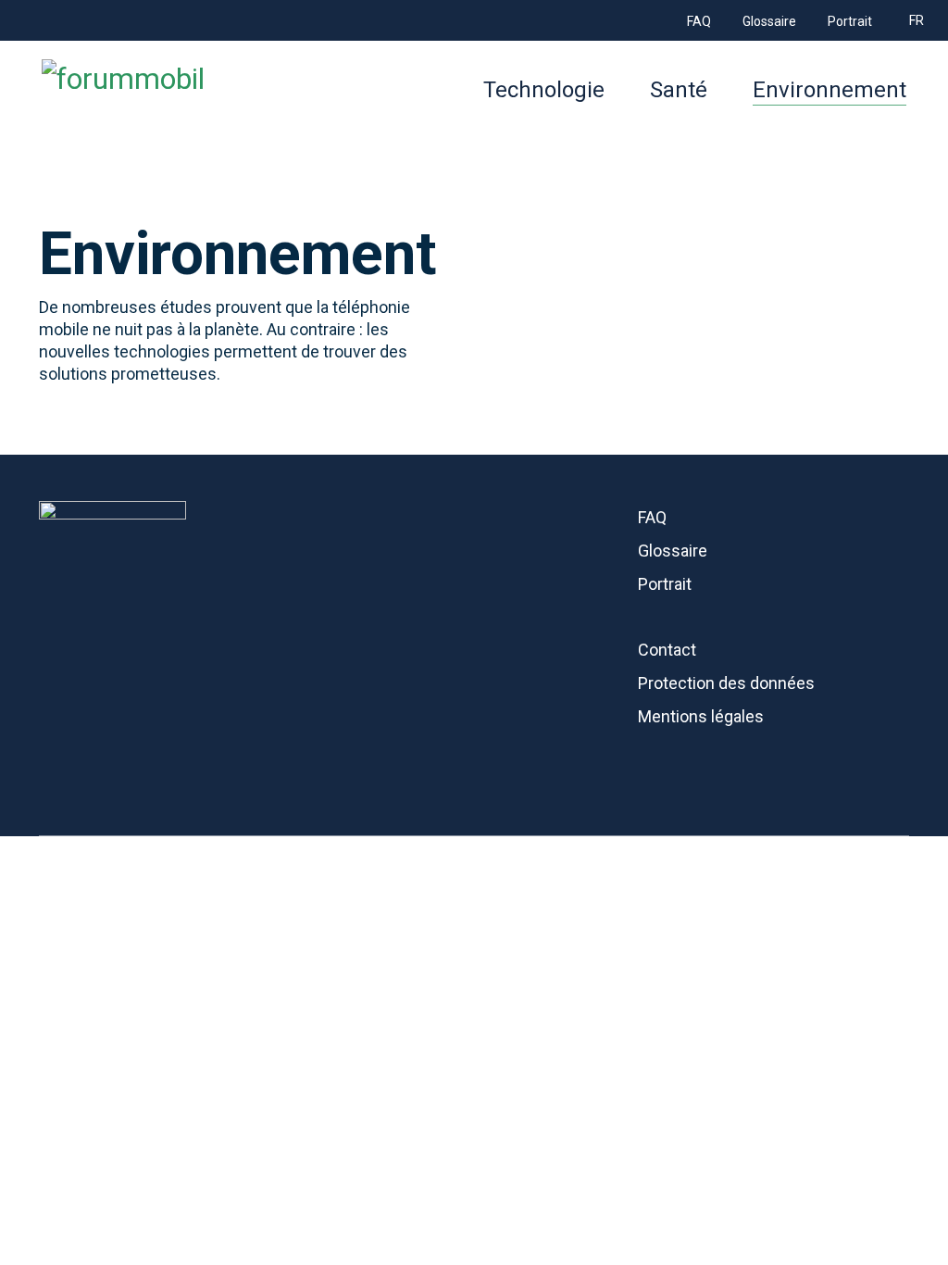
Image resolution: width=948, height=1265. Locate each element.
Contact (667, 649)
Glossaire (672, 550)
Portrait (665, 584)
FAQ (652, 517)
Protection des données (726, 683)
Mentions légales (701, 716)
